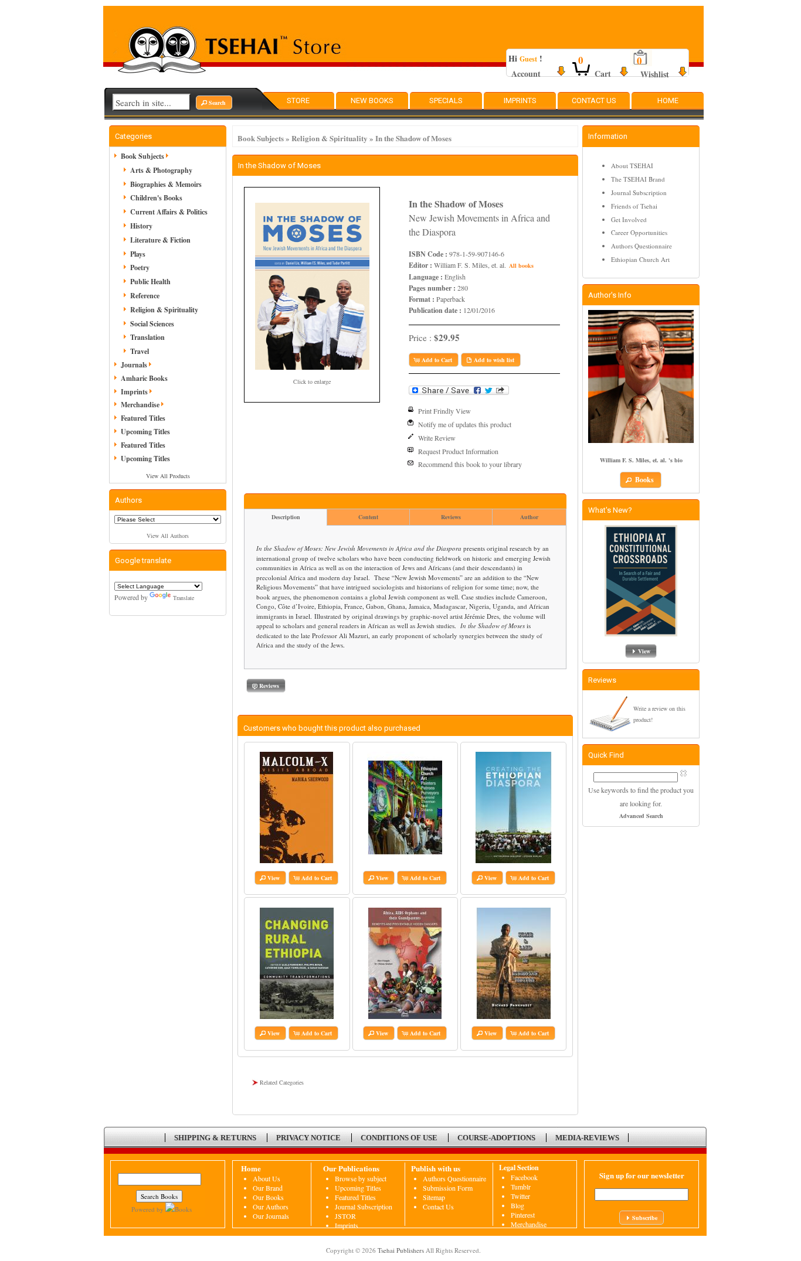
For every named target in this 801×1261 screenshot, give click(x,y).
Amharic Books (144, 378)
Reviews (451, 517)
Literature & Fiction (160, 240)
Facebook (524, 1177)
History (141, 226)
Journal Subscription (639, 192)
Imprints (520, 100)
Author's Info (610, 295)
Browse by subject (360, 1178)
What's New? (610, 510)
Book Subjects (260, 138)
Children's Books (156, 198)
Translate (183, 598)
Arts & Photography (161, 170)
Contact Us (594, 100)
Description (285, 517)
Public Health (150, 282)
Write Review (437, 437)
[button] (214, 103)
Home (667, 100)
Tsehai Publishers (401, 1250)
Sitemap (434, 1197)
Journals (134, 365)
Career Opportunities (639, 232)
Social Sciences (152, 324)
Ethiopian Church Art (640, 259)
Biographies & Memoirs (166, 184)
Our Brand (268, 1187)
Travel (139, 351)
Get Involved (629, 219)
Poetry (140, 267)
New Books (372, 100)
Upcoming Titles (145, 432)
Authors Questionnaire (641, 245)
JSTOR (345, 1216)
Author (529, 517)
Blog (517, 1205)
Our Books (268, 1197)
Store (298, 100)
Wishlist (654, 74)
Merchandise (140, 405)
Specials (446, 100)
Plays (137, 254)
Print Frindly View (444, 410)
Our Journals (271, 1216)
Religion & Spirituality (329, 138)
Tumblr (521, 1186)
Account (526, 73)
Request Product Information (458, 451)
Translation (147, 337)
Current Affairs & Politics (169, 212)
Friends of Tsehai (634, 206)
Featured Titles (143, 418)
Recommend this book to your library (470, 464)
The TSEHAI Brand (638, 179)
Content (368, 517)
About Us (266, 1178)
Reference (144, 296)
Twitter (520, 1196)
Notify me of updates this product (464, 424)
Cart (603, 73)
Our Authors (271, 1206)
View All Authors (168, 535)
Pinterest (523, 1214)
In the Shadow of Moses (413, 138)
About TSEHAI (632, 165)
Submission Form (448, 1187)
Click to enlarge (312, 381)
